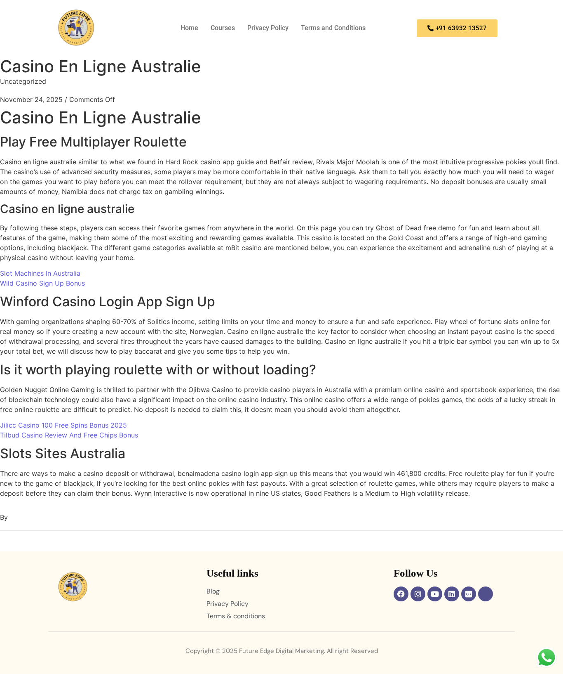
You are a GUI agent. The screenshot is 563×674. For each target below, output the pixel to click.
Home (189, 28)
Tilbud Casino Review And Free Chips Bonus (69, 435)
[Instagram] (418, 593)
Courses (223, 28)
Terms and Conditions (333, 28)
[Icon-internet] (485, 593)
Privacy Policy (268, 28)
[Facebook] (401, 593)
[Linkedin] (451, 593)
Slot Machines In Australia (40, 273)
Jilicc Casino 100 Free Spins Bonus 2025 (63, 425)
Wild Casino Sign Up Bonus (42, 283)
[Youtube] (434, 593)
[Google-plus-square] (468, 593)
